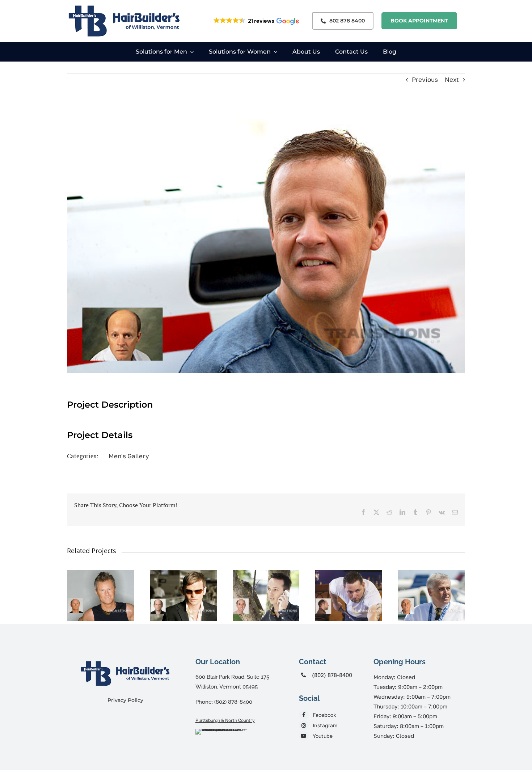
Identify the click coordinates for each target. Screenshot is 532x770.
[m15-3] (266, 573)
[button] (255, 21)
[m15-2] (348, 573)
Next (452, 79)
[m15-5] (100, 573)
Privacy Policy (125, 700)
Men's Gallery (129, 456)
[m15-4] (183, 573)
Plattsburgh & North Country (225, 720)
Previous (425, 79)
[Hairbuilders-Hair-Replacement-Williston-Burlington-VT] (125, 660)
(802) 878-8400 (332, 675)
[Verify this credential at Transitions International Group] (222, 742)
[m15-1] (431, 573)
